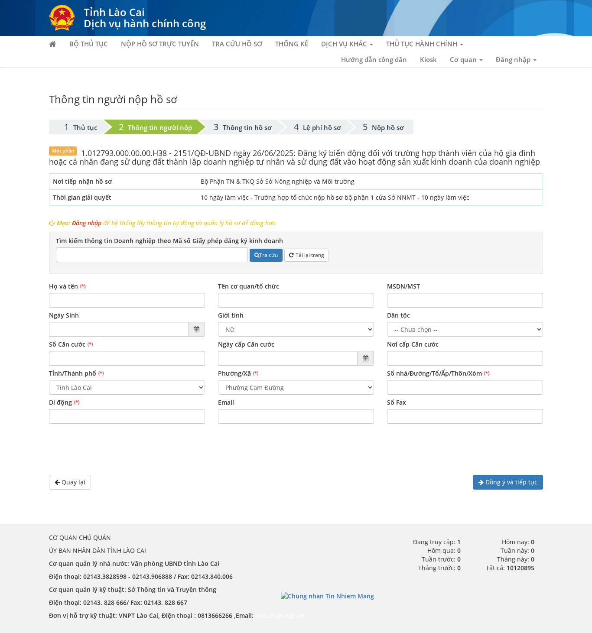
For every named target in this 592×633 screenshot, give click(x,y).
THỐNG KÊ (291, 43)
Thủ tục (85, 127)
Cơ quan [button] (464, 59)
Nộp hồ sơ (388, 127)
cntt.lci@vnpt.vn (279, 615)
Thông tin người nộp (160, 127)
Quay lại (72, 482)
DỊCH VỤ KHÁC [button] (345, 43)
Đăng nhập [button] (514, 59)
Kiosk (428, 59)
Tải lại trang (310, 255)
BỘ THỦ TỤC (88, 43)
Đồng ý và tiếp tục (510, 482)
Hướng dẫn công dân (374, 59)
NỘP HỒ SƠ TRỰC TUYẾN (160, 43)
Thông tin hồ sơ (247, 127)
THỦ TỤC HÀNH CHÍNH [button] (422, 43)
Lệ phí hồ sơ (322, 127)
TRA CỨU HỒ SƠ (237, 43)
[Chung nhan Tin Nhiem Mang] (327, 595)
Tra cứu (268, 255)
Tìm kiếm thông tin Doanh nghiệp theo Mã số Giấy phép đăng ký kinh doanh (169, 241)
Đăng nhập (86, 223)
